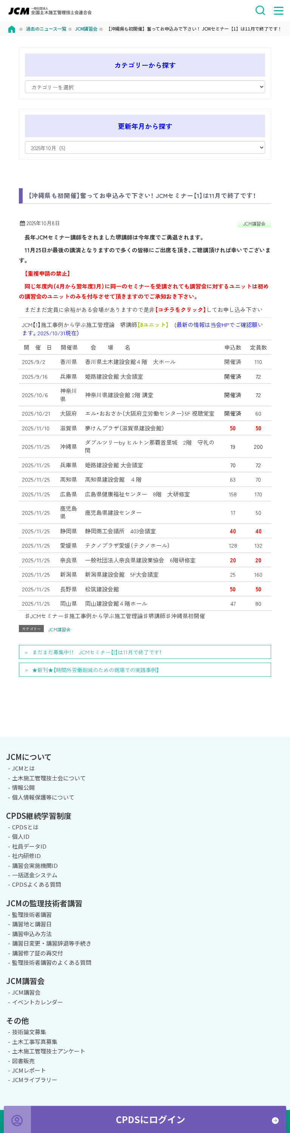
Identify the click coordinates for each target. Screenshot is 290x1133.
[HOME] (11, 28)
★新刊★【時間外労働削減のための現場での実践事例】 (95, 670)
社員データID (29, 846)
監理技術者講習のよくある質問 (51, 962)
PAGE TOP (278, 736)
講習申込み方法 (32, 934)
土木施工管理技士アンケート (48, 1051)
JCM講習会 (254, 223)
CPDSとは (25, 827)
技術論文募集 (29, 1032)
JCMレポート (29, 1070)
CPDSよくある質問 (36, 884)
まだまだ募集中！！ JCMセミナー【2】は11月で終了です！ (97, 652)
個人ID (20, 836)
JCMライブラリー (34, 1080)
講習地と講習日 (32, 924)
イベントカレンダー (37, 1002)
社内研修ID (26, 856)
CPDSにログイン (145, 1119)
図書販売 (23, 1061)
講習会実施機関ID (35, 865)
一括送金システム (34, 875)
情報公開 (23, 787)
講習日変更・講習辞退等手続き (51, 943)
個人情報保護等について (43, 797)
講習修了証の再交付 (37, 953)
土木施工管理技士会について (49, 778)
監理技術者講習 (32, 914)
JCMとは (23, 768)
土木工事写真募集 (34, 1041)
